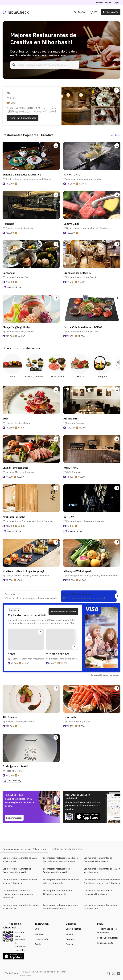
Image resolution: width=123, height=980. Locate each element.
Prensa (69, 944)
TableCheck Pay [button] (14, 287)
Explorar (39, 933)
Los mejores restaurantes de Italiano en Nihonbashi (57, 892)
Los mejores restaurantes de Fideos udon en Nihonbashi (61, 881)
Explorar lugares (14, 817)
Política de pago (105, 942)
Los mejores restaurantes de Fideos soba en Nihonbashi (21, 881)
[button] (28, 179)
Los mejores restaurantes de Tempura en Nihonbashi (57, 870)
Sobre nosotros (73, 928)
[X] (113, 974)
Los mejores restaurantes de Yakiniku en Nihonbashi (17, 870)
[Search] (14, 65)
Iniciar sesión (111, 12)
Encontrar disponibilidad (22, 117)
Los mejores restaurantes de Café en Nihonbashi (101, 906)
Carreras (70, 939)
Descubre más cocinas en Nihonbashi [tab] (24, 849)
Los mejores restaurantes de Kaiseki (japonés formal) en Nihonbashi (61, 859)
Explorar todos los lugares (63, 611)
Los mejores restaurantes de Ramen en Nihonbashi (102, 870)
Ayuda (117, 2)
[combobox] (44, 65)
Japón (81, 12)
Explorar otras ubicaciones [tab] (66, 848)
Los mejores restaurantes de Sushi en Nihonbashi (20, 859)
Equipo (69, 933)
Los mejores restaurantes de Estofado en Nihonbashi (98, 859)
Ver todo (115, 135)
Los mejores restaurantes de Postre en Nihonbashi (20, 906)
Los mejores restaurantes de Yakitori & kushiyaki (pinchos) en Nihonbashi (102, 881)
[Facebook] (118, 974)
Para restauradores (103, 2)
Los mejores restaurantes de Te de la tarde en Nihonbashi (60, 906)
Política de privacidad (108, 937)
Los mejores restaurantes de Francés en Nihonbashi (98, 892)
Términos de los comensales (107, 930)
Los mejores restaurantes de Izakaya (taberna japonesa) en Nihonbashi (18, 894)
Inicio (38, 928)
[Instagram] (108, 974)
